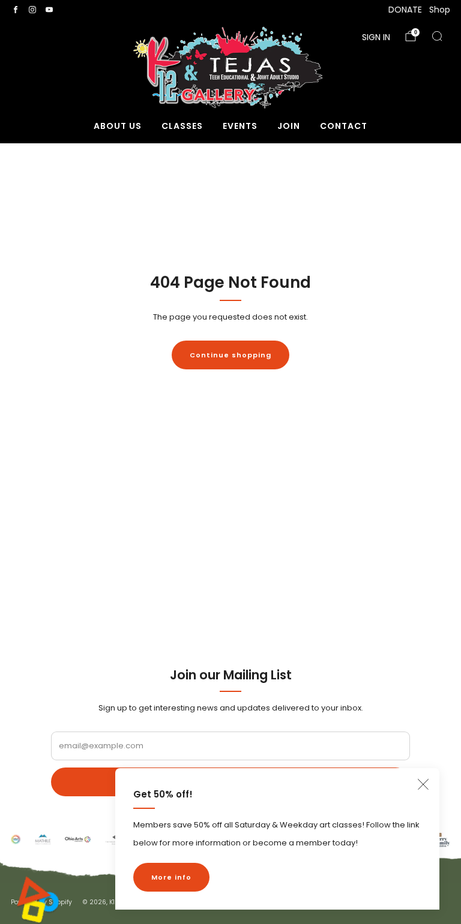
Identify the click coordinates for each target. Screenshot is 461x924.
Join (288, 126)
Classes (182, 126)
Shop (439, 10)
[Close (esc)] (423, 784)
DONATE (405, 10)
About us (118, 126)
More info (171, 877)
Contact (343, 126)
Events (240, 126)
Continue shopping (230, 355)
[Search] (437, 36)
